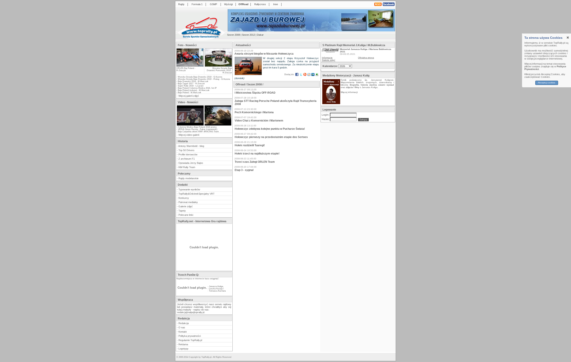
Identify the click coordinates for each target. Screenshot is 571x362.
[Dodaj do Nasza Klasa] (312, 74)
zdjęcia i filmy (352, 87)
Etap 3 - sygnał (244, 170)
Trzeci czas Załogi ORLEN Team (255, 161)
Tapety (182, 210)
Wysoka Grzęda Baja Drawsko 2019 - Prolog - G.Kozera (204, 79)
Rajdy (181, 4)
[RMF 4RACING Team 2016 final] (190, 125)
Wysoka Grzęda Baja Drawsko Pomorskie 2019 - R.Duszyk (219, 70)
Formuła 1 (197, 4)
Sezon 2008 (233, 34)
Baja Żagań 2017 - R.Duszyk (191, 83)
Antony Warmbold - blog (191, 146)
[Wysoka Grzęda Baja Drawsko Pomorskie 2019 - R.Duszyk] (218, 57)
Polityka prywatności (189, 336)
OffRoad (243, 4)
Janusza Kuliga (216, 286)
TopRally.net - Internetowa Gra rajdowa (202, 221)
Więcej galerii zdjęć (188, 96)
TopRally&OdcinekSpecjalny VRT (196, 193)
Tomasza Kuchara (217, 291)
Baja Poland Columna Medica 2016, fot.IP (197, 88)
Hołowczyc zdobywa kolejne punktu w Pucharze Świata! (270, 128)
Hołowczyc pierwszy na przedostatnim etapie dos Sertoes (271, 137)
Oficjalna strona (366, 57)
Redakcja (183, 323)
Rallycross (260, 4)
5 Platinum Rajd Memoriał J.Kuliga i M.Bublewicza (354, 45)
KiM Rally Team (186, 167)
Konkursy (183, 198)
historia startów (369, 85)
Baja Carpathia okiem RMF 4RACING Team (198, 131)
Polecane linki (185, 215)
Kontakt (182, 331)
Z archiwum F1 (186, 158)
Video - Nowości (188, 102)
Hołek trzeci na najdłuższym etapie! (257, 153)
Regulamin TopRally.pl (190, 340)
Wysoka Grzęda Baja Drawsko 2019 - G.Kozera (200, 77)
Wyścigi (228, 4)
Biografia (354, 85)
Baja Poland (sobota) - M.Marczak (193, 90)
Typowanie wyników (189, 189)
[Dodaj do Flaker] (317, 74)
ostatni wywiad (386, 85)
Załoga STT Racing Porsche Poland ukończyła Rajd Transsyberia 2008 (276, 102)
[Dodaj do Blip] (304, 74)
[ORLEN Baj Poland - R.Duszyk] (190, 65)
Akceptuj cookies (546, 82)
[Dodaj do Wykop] (308, 74)
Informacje (327, 57)
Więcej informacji (349, 92)
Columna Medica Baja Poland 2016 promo (197, 127)
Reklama (183, 344)
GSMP (213, 4)
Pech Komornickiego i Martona (254, 112)
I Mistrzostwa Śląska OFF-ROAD (255, 92)
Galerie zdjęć (185, 206)
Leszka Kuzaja (216, 289)
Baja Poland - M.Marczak (189, 92)
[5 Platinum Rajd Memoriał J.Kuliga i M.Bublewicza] (330, 51)
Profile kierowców (187, 154)
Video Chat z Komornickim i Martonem (259, 120)
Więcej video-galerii (188, 135)
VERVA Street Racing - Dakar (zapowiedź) (197, 129)
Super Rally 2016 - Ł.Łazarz (191, 86)
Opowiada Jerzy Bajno (190, 163)
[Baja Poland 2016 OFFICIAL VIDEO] (218, 125)
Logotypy (183, 348)
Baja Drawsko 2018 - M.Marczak (193, 81)
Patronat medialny (188, 202)
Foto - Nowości (187, 45)
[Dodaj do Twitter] (300, 74)
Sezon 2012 (248, 34)
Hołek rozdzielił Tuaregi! (250, 145)
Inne (275, 4)
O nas (181, 327)
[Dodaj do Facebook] (296, 74)
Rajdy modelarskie (188, 178)
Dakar (260, 34)
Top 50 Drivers (186, 150)
